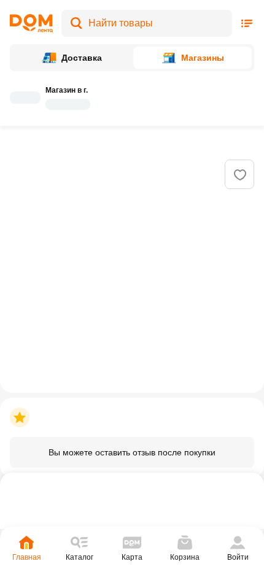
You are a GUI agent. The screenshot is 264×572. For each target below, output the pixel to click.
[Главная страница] (31, 23)
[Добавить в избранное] (240, 175)
